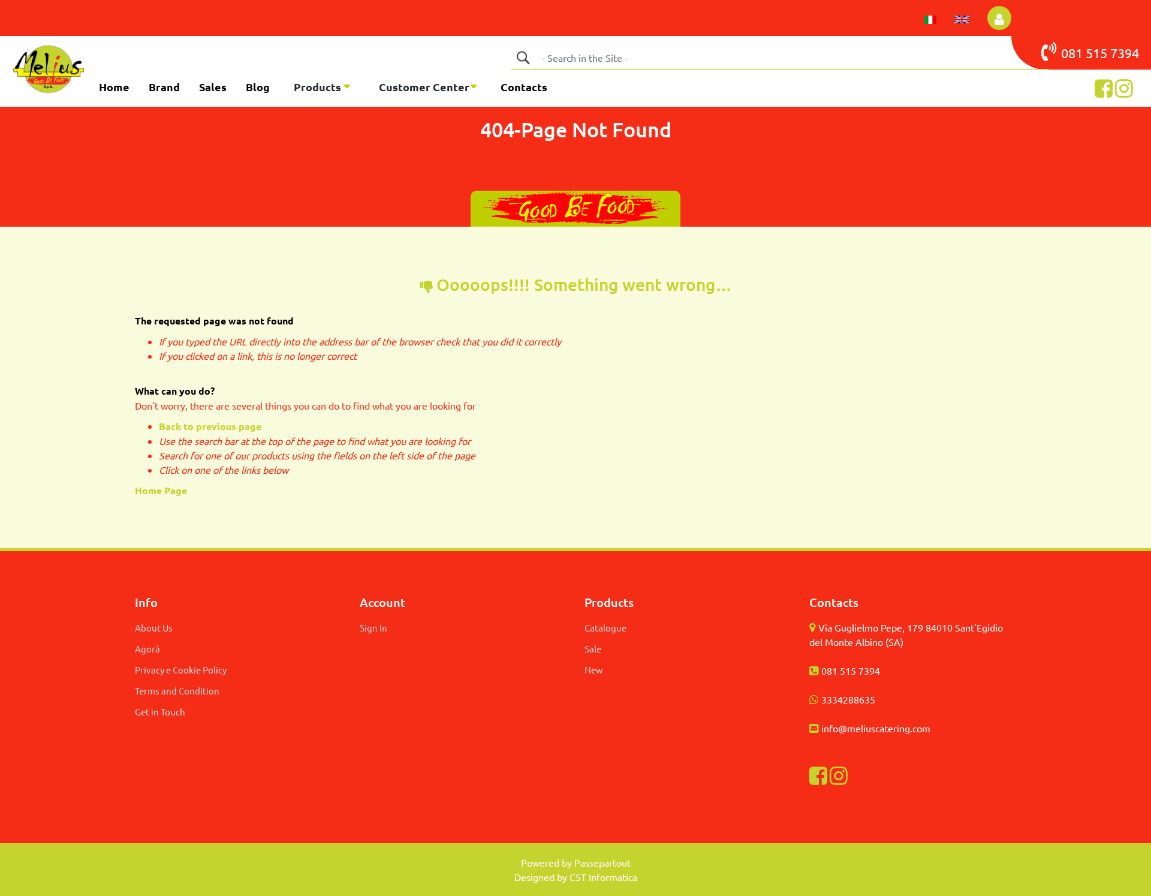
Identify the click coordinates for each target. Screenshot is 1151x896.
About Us (154, 627)
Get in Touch (160, 711)
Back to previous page (210, 426)
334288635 (851, 699)
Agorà (147, 648)
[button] (523, 58)
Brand (164, 87)
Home (114, 87)
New (593, 669)
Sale (592, 648)
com (921, 728)
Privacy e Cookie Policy (181, 669)
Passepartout (602, 862)
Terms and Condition (177, 690)
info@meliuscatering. (866, 728)
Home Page (162, 490)
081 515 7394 (850, 670)
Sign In (373, 627)
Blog (258, 87)
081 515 (1085, 53)
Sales (213, 87)
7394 (1124, 53)
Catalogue (605, 627)
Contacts (524, 87)
